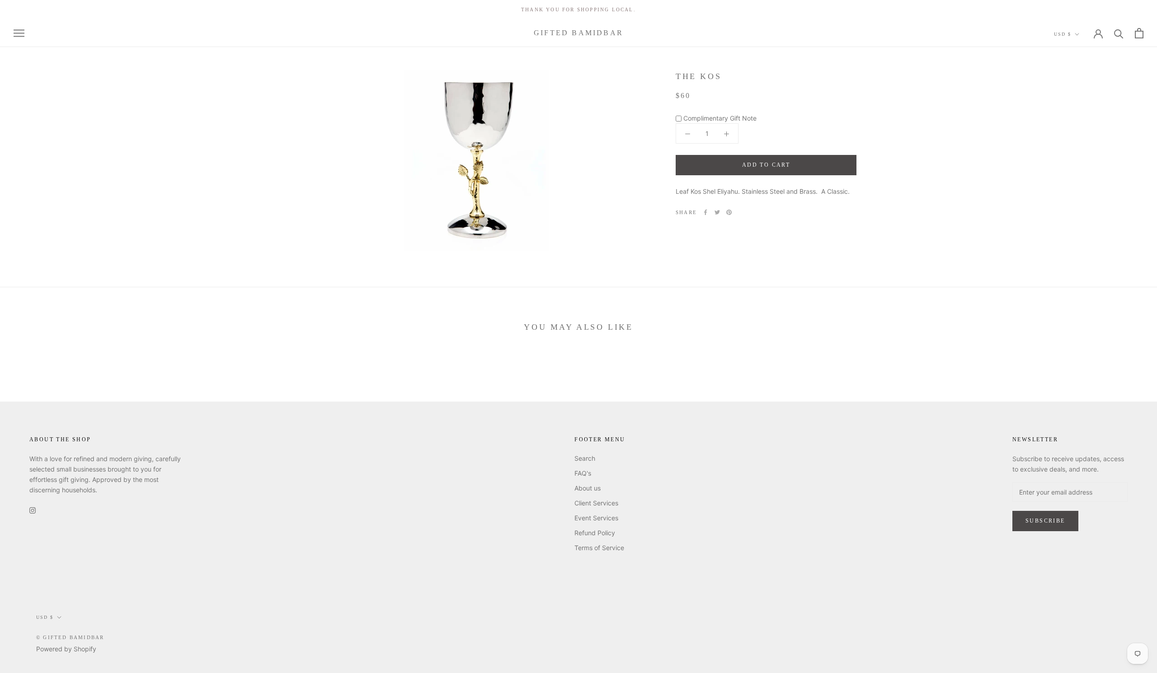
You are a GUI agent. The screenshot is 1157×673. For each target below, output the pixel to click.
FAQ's (582, 473)
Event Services (596, 518)
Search (584, 458)
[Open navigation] (19, 33)
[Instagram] (32, 510)
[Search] (1119, 33)
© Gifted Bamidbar (70, 637)
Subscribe (1045, 521)
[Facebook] (705, 212)
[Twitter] (717, 212)
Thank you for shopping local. (578, 9)
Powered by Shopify (66, 649)
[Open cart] (1139, 33)
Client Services (596, 503)
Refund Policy (594, 533)
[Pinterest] (729, 212)
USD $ (1062, 34)
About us (587, 488)
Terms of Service (599, 547)
